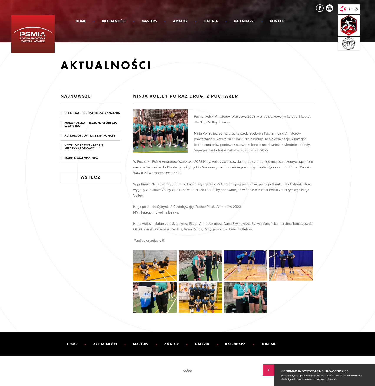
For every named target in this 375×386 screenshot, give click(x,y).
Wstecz (90, 177)
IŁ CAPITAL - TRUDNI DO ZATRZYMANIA (92, 113)
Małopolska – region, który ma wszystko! (90, 124)
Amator (180, 21)
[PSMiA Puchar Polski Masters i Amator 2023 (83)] (245, 297)
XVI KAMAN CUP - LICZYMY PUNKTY (89, 135)
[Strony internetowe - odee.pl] (187, 371)
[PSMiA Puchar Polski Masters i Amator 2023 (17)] (155, 265)
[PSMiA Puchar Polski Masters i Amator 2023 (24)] (200, 265)
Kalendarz (244, 21)
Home (81, 21)
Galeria (211, 21)
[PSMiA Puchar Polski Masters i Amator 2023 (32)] (245, 265)
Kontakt (278, 21)
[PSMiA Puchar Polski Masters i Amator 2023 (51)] (155, 297)
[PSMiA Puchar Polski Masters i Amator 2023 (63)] (200, 297)
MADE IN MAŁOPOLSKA (81, 158)
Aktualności (114, 21)
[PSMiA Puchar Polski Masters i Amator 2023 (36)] (290, 265)
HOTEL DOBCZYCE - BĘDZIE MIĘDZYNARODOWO (83, 147)
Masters (149, 21)
